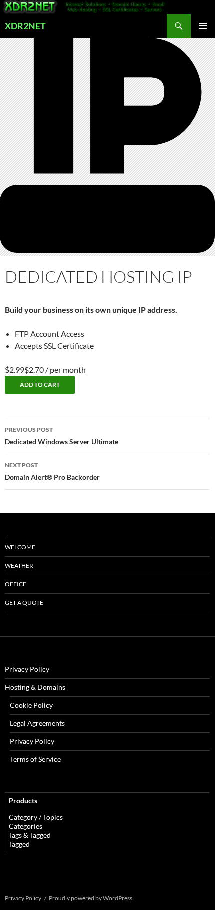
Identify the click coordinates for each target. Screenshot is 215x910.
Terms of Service (35, 759)
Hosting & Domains (35, 687)
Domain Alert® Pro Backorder (52, 471)
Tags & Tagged (30, 835)
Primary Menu (203, 26)
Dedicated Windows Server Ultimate (61, 436)
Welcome (20, 547)
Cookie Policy (31, 705)
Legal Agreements (37, 723)
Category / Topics (36, 817)
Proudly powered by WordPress (90, 898)
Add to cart (40, 384)
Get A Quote (24, 602)
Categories (25, 826)
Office (15, 584)
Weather (19, 565)
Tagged (19, 844)
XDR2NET (25, 25)
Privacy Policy (27, 669)
